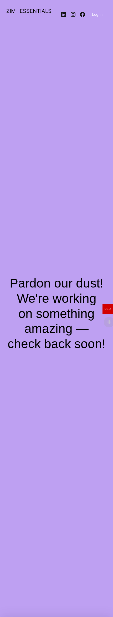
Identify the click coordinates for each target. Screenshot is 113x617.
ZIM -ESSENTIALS (29, 11)
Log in (97, 14)
